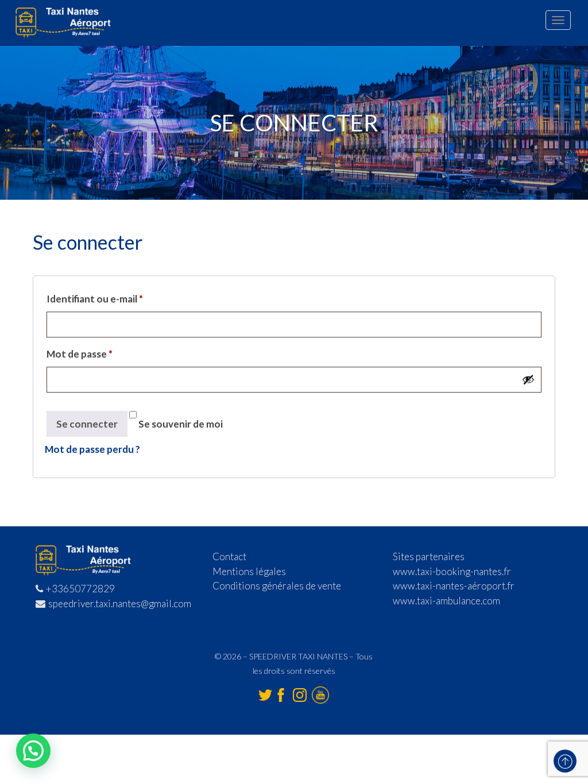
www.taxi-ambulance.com (446, 601)
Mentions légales (249, 571)
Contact (229, 556)
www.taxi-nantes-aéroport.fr (453, 586)
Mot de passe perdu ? (92, 449)
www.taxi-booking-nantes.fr (452, 571)
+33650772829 (80, 589)
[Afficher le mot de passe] (528, 379)
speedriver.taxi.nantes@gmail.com (119, 603)
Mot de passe (80, 354)
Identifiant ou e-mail (95, 299)
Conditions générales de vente (276, 586)
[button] (33, 750)
